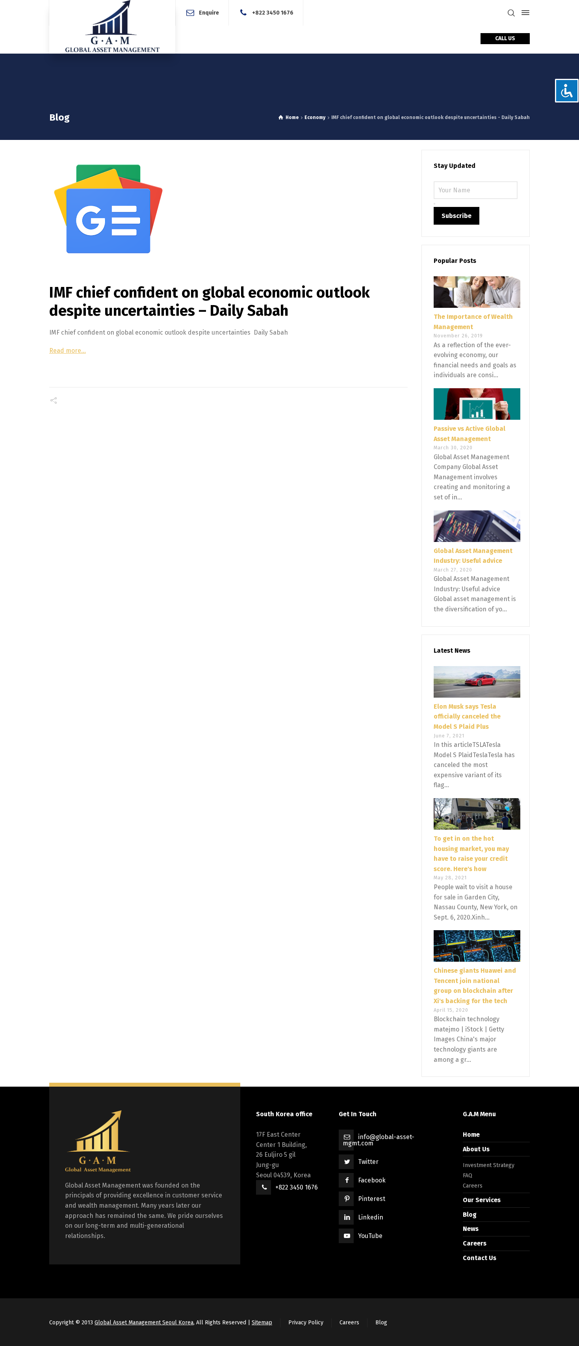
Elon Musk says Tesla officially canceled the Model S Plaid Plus (467, 716)
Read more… (67, 350)
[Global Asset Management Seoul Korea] (112, 27)
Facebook (372, 1180)
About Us (476, 1149)
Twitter (368, 1161)
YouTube (370, 1236)
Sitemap (262, 1322)
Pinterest (371, 1199)
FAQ (467, 1175)
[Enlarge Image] (228, 209)
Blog (470, 1214)
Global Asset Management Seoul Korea (144, 1322)
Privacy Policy (305, 1322)
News (471, 1228)
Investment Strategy (488, 1165)
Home (471, 1134)
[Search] (511, 13)
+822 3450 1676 (272, 12)
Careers (472, 1185)
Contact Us (479, 1258)
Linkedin (370, 1217)
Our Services (482, 1200)
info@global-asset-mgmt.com (378, 1140)
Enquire (209, 12)
